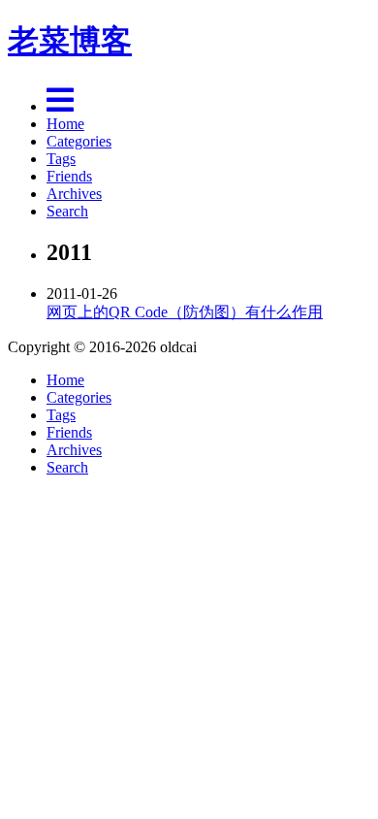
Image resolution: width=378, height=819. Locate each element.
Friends (69, 176)
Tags (61, 158)
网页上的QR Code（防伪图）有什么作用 (185, 312)
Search (67, 211)
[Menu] (60, 106)
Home (65, 123)
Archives (74, 193)
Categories (79, 141)
